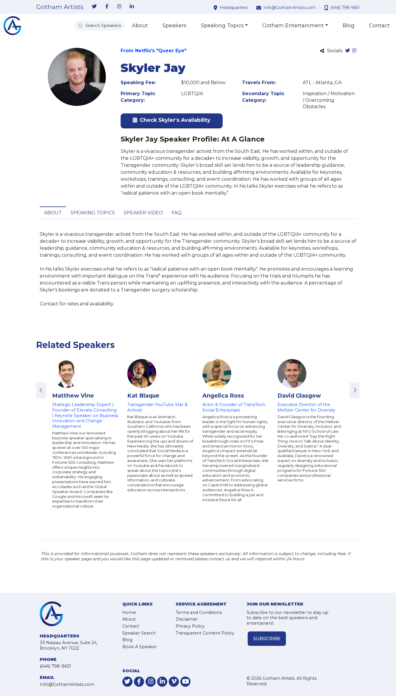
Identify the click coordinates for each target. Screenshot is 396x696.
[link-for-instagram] (119, 7)
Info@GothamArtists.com (290, 7)
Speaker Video (143, 212)
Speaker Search (139, 633)
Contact (379, 25)
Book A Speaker (139, 646)
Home (129, 612)
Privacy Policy (190, 626)
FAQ (176, 212)
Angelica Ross (223, 395)
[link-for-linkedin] (132, 7)
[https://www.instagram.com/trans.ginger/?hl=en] (354, 51)
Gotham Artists (59, 6)
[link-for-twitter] (94, 7)
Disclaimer (187, 619)
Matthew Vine (73, 395)
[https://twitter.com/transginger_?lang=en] (347, 51)
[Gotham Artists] (12, 25)
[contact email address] (259, 7)
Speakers (174, 25)
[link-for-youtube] (185, 682)
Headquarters (234, 7)
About (140, 25)
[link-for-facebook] (107, 7)
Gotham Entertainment (293, 25)
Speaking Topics (222, 25)
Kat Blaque (143, 395)
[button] (172, 121)
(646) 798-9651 (345, 7)
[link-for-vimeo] (174, 682)
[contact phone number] (327, 7)
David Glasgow (299, 395)
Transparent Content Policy (205, 633)
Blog (349, 25)
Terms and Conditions (199, 612)
